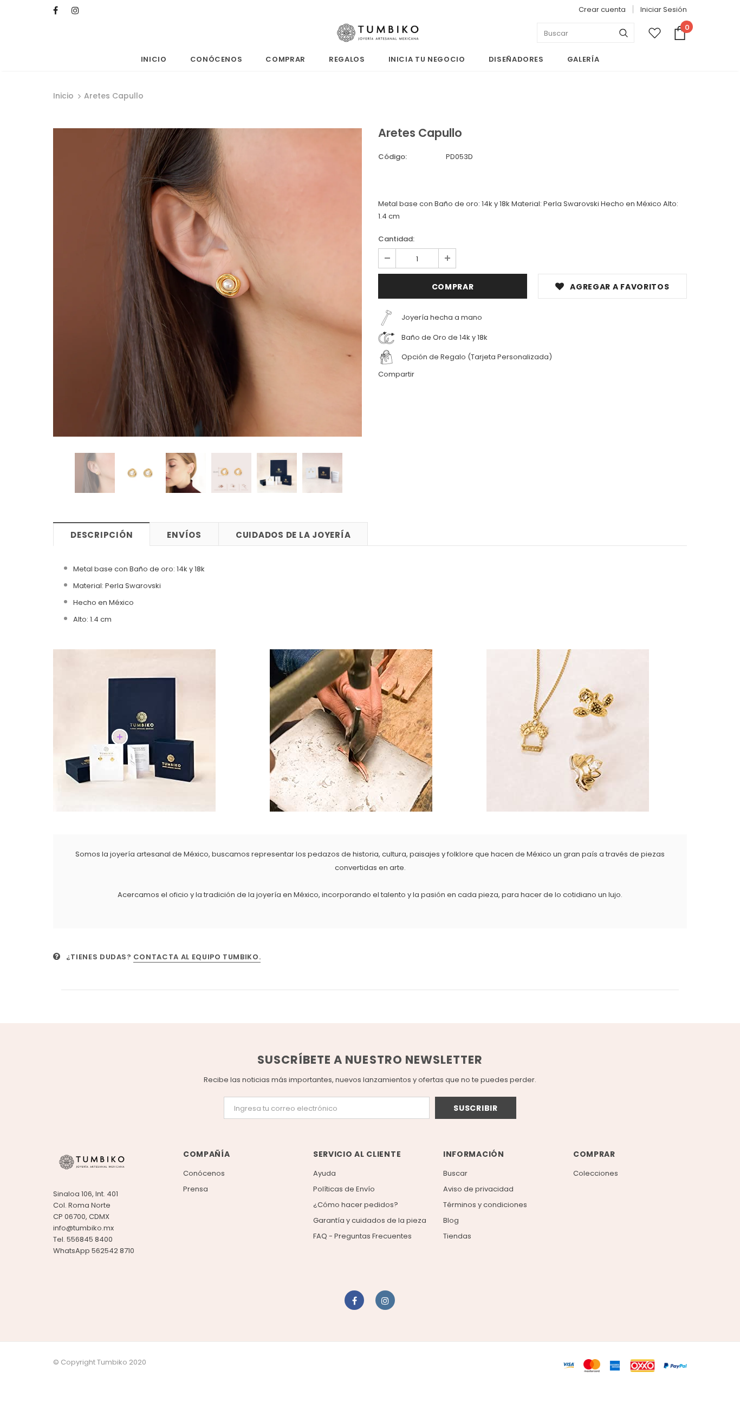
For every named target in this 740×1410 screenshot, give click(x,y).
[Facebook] (60, 10)
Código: (392, 156)
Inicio (63, 95)
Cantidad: (396, 239)
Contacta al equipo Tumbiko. (197, 957)
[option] (207, 282)
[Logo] (377, 33)
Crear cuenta (602, 9)
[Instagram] (78, 10)
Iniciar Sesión (663, 9)
